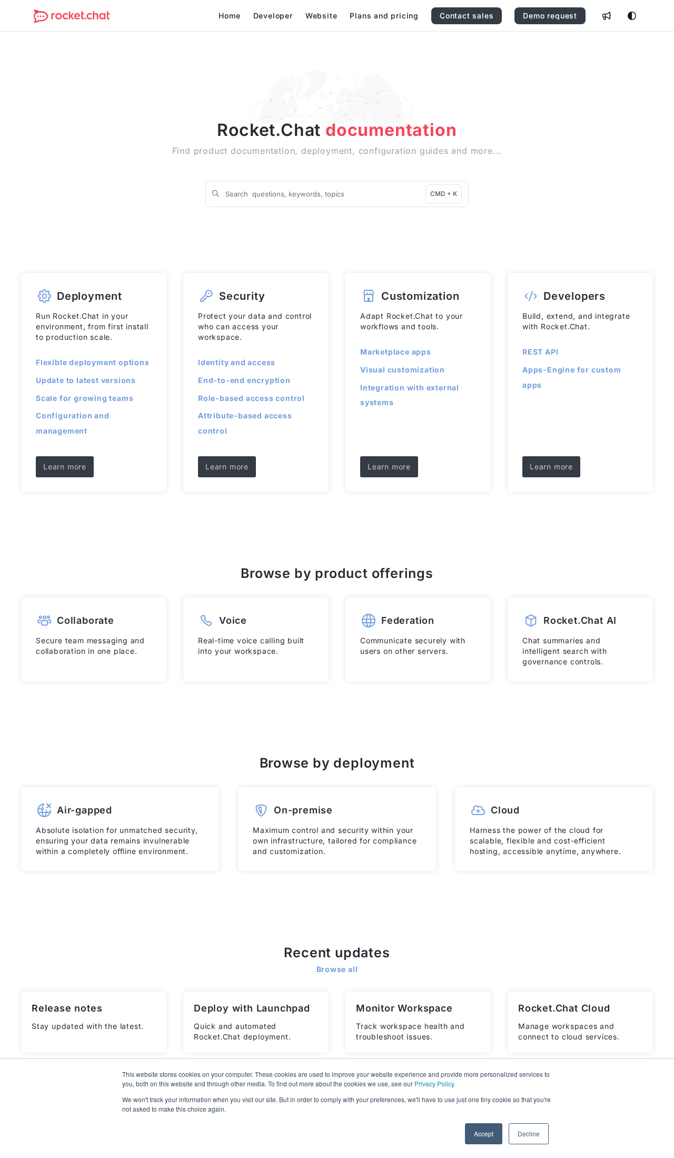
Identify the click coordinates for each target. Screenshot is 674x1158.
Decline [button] (529, 1133)
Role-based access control (251, 398)
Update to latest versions (86, 380)
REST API (540, 351)
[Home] (72, 16)
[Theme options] (631, 15)
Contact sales (466, 15)
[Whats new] (606, 15)
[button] (650, 1131)
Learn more (64, 466)
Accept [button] (483, 1133)
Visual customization (402, 369)
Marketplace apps (395, 351)
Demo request (550, 15)
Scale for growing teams (84, 398)
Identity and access (236, 362)
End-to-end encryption (244, 380)
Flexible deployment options (93, 362)
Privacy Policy (434, 1083)
